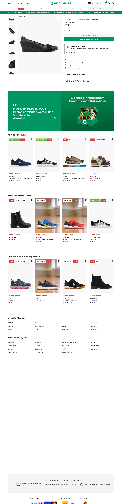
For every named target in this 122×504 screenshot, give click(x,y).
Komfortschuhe (95, 346)
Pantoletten (39, 342)
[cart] (112, 3)
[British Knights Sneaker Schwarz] (47, 163)
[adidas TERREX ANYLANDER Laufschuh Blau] (69, 180)
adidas (10, 329)
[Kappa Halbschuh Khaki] (11, 302)
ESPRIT (10, 323)
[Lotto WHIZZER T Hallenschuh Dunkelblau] (65, 302)
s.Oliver (64, 323)
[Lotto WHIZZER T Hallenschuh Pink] (71, 302)
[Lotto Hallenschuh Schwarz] (74, 284)
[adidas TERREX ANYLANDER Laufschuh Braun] (63, 180)
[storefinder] (97, 3)
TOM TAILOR (39, 326)
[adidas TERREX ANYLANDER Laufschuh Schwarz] (67, 180)
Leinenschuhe (67, 352)
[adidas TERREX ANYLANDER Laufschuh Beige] (65, 180)
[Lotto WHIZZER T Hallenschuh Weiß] (69, 302)
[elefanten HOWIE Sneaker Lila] (90, 180)
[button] (39, 44)
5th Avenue (66, 329)
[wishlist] (108, 3)
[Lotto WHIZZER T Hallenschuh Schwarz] (67, 302)
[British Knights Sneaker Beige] (40, 180)
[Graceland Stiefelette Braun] (92, 302)
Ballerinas (65, 346)
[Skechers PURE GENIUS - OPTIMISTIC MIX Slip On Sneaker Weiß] (15, 180)
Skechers (93, 326)
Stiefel (64, 349)
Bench (37, 323)
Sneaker (92, 342)
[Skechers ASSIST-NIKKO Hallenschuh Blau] (36, 241)
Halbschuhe (12, 346)
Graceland (93, 323)
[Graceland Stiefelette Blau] (94, 302)
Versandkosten (95, 19)
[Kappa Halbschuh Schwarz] (20, 284)
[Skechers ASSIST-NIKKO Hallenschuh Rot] (40, 241)
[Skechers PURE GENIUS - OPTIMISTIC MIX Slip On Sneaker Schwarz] (11, 180)
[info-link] (112, 46)
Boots (10, 349)
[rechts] (111, 162)
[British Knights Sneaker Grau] (38, 180)
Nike (36, 329)
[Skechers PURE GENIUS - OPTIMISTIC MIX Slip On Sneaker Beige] (13, 180)
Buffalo (64, 326)
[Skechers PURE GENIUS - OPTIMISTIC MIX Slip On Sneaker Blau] (9, 180)
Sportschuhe (12, 352)
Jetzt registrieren (70, 52)
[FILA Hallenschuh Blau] (47, 284)
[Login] (101, 3)
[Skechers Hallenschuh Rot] (74, 223)
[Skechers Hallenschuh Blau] (47, 223)
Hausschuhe (39, 352)
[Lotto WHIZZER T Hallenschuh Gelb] (63, 302)
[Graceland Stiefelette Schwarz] (20, 223)
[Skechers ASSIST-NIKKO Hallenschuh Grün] (38, 241)
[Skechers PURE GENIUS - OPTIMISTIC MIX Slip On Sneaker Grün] (17, 180)
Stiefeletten (39, 349)
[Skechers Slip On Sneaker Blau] (20, 163)
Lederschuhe (94, 349)
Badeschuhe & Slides (69, 342)
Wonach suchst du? (98, 9)
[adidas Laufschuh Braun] (74, 163)
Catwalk (11, 326)
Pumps (37, 346)
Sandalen (11, 342)
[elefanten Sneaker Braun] (101, 163)
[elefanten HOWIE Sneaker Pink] (94, 180)
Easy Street (69, 22)
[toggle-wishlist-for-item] (58, 17)
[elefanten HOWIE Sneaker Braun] (92, 180)
